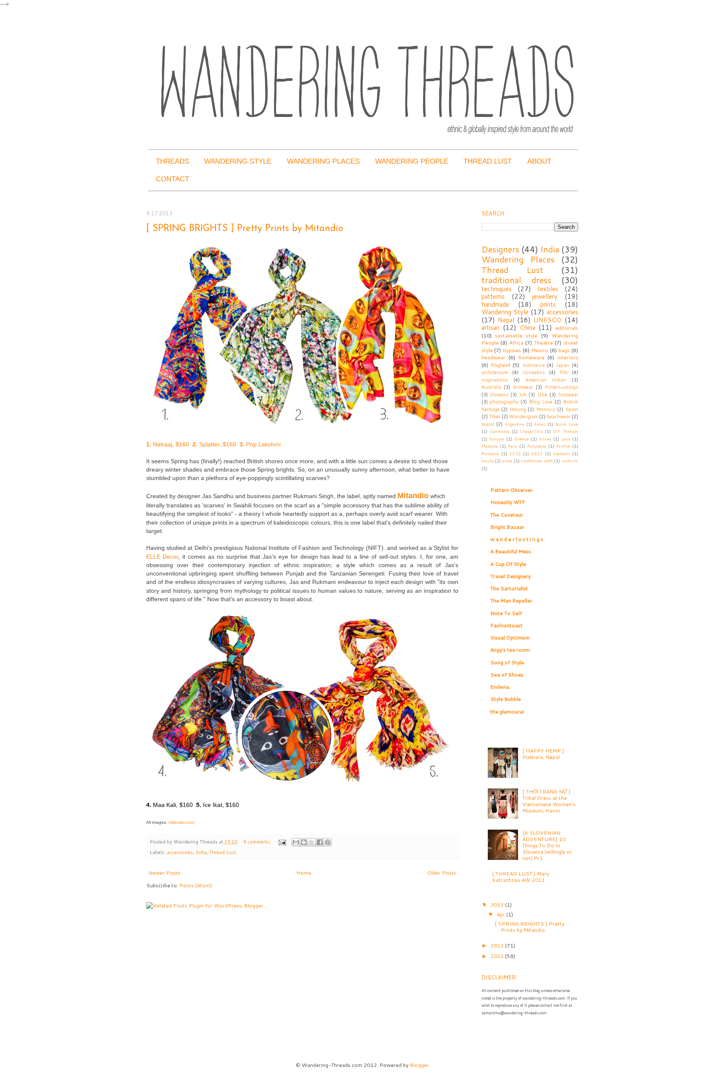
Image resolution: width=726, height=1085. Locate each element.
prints (548, 304)
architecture (494, 372)
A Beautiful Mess (510, 551)
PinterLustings (561, 387)
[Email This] (296, 842)
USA (542, 394)
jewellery (545, 296)
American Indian (546, 380)
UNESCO (547, 320)
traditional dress (516, 280)
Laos (565, 439)
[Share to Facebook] (320, 842)
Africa (516, 342)
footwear (568, 394)
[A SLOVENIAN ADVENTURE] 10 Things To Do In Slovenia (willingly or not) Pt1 (547, 845)
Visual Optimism (510, 637)
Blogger (419, 1065)
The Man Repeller (511, 600)
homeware (531, 357)
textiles (547, 288)
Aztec (539, 424)
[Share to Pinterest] (328, 842)
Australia (491, 387)
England (500, 365)
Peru (512, 446)
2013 (497, 904)
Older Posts (441, 872)
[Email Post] (281, 841)
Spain (572, 409)
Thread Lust (222, 852)
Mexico (539, 350)
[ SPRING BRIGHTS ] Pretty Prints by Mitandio (244, 228)
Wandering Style (505, 312)
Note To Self (506, 613)
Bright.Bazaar (507, 527)
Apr (501, 914)
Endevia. (500, 686)
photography (503, 401)
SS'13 (536, 453)
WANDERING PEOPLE (411, 161)
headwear (493, 357)
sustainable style (516, 335)
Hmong (518, 409)
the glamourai (507, 711)
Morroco (545, 409)
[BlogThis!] (304, 842)
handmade (495, 304)
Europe (496, 439)
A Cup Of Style (508, 564)
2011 (497, 956)
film (564, 372)
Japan (562, 365)
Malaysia (489, 446)
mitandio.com (181, 822)
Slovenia (499, 394)
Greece (521, 439)
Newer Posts (164, 872)
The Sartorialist (509, 588)
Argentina (514, 424)
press (507, 461)
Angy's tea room (510, 649)
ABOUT (539, 161)
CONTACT (172, 179)
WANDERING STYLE (237, 161)
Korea (545, 439)
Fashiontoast (506, 625)
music (488, 424)
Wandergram (523, 416)
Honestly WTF (507, 502)
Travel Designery (510, 576)
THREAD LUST (487, 161)
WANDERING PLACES (323, 161)
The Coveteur (506, 514)
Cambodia (499, 431)
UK (522, 394)
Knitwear (523, 387)
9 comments (256, 841)
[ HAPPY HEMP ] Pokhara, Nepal (543, 754)
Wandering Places (518, 259)
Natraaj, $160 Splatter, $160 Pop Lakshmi (214, 444)
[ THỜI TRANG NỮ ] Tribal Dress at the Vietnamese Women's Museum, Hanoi (549, 801)
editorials (566, 328)
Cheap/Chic (531, 431)
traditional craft (536, 461)
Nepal (506, 320)
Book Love (566, 424)
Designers (500, 249)
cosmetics (534, 372)
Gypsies (511, 350)
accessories (180, 852)
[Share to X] (312, 842)
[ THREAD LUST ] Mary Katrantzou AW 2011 (520, 876)
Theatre (543, 342)
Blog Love (540, 401)
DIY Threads (565, 431)
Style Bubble (505, 699)
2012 (497, 945)
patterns (493, 296)
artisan (490, 327)
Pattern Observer (511, 489)
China (527, 327)
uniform (570, 461)
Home (303, 872)
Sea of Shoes (506, 674)
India (201, 852)
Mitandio (413, 495)
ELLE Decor (162, 557)
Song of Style (507, 662)
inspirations (494, 380)
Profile (563, 446)
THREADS (172, 161)
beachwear (559, 416)
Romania (490, 453)
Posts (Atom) (195, 885)
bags (564, 350)
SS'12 (515, 453)
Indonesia (533, 365)
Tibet (494, 416)
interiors (568, 357)
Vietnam (561, 453)
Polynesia (536, 446)
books (487, 461)
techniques (496, 288)
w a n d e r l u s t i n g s (516, 539)
